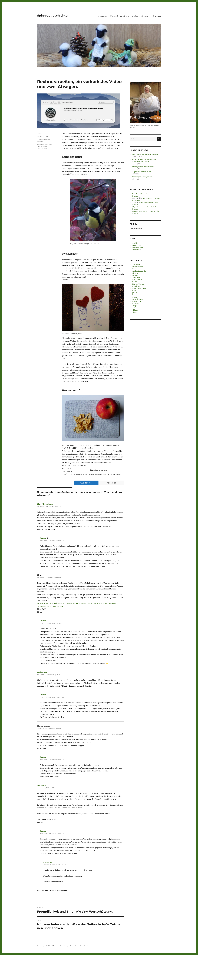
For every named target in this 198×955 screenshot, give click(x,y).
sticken (134, 295)
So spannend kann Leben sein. (142, 172)
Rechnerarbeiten (42, 149)
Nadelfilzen (135, 282)
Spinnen (134, 293)
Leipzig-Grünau (137, 280)
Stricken (134, 297)
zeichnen (135, 308)
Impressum (102, 16)
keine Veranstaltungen (44, 144)
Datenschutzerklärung (119, 16)
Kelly (133, 207)
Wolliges (134, 306)
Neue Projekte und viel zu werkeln (143, 167)
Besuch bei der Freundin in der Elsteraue (145, 154)
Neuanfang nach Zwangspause (142, 177)
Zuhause (134, 312)
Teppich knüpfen (137, 299)
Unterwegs (135, 303)
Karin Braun (42, 672)
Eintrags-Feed (136, 245)
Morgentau (41, 785)
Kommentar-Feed (137, 247)
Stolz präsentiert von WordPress (80, 946)
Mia (133, 194)
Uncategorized (136, 301)
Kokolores (135, 275)
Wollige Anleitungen (140, 16)
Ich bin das (156, 16)
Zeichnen (40, 141)
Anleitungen (136, 264)
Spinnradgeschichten (53, 15)
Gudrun (39, 133)
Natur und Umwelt (138, 284)
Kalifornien (135, 273)
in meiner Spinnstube (139, 271)
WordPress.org (136, 250)
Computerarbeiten (43, 139)
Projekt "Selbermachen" (140, 288)
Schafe (134, 290)
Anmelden (135, 243)
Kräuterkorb (136, 277)
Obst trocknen (42, 146)
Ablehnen (112, 483)
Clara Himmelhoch (45, 504)
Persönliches (136, 286)
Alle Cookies (86, 483)
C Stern (134, 202)
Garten (134, 269)
